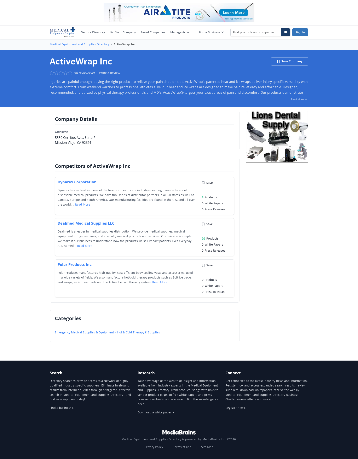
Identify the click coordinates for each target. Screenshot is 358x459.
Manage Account (182, 32)
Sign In (300, 32)
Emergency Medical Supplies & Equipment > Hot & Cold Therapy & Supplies (107, 332)
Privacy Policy (154, 447)
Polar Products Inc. (75, 264)
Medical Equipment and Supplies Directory (79, 44)
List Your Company (123, 32)
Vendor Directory (93, 32)
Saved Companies (153, 32)
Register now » (235, 408)
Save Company (291, 61)
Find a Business (209, 32)
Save (209, 183)
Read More (82, 204)
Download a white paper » (156, 412)
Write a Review (109, 73)
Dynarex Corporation (77, 181)
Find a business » (62, 408)
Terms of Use (182, 447)
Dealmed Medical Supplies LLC (86, 223)
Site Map (207, 447)
